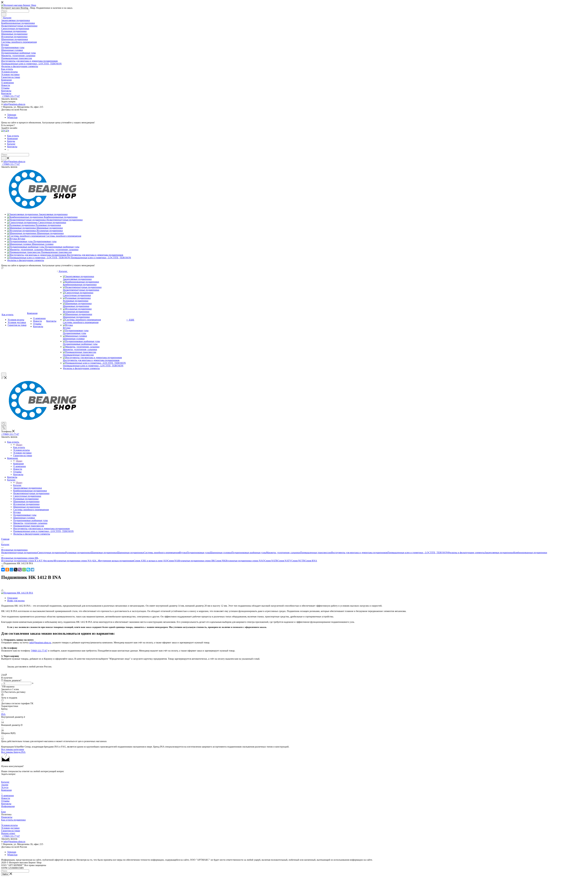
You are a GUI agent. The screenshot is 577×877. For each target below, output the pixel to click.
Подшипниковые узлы (198, 552)
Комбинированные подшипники (530, 552)
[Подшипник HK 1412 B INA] (17, 593)
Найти (5, 874)
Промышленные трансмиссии (315, 552)
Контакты (6, 803)
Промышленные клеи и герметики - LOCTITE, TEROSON (418, 552)
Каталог (17, 485)
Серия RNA (311, 560)
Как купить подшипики (13, 820)
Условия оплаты (9, 825)
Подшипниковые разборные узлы (249, 552)
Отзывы (5, 801)
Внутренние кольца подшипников (116, 560)
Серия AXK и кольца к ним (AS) (150, 560)
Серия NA (172, 560)
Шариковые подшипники (104, 552)
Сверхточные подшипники (51, 552)
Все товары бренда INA (13, 752)
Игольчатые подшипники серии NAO (244, 560)
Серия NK (220, 560)
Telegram (11, 114)
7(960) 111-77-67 (39, 650)
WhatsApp (12, 117)
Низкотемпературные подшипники (19, 552)
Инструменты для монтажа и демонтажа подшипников (359, 552)
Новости (5, 798)
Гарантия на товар (10, 830)
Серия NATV (284, 560)
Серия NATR (271, 560)
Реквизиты (6, 817)
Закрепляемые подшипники (499, 552)
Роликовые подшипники (78, 552)
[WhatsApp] (24, 569)
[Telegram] (32, 569)
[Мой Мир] (11, 569)
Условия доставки (10, 828)
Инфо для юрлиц (16, 600)
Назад (19, 444)
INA (3, 714)
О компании (7, 795)
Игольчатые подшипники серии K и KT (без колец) (27, 560)
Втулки (183, 552)
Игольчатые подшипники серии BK (196, 560)
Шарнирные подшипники (130, 552)
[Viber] (20, 569)
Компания (18, 463)
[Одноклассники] (7, 569)
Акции (4, 784)
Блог (3, 811)
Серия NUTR (298, 560)
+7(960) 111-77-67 (11, 96)
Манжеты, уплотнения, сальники (283, 552)
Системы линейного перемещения (161, 552)
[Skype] (28, 569)
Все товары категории (12, 749)
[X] (15, 569)
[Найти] (3, 14)
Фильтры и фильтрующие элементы (466, 552)
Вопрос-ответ (8, 833)
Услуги (4, 787)
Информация (8, 806)
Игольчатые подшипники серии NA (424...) (76, 560)
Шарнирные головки (221, 552)
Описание (12, 598)
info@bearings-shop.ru (14, 104)
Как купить (19, 447)
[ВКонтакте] (3, 569)
